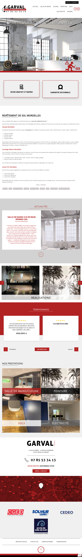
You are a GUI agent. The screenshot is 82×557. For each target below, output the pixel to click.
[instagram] (78, 9)
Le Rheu (26, 189)
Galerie (70, 11)
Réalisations (41, 298)
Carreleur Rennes (47, 541)
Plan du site (34, 541)
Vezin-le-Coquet (18, 189)
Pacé (10, 189)
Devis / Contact (72, 2)
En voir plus (42, 349)
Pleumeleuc (54, 189)
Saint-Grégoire (34, 189)
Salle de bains (45, 6)
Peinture (63, 6)
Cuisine (55, 6)
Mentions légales (21, 541)
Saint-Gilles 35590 (64, 189)
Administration (61, 541)
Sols (71, 6)
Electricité (61, 11)
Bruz (47, 189)
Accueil (35, 6)
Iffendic (42, 189)
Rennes (5, 189)
